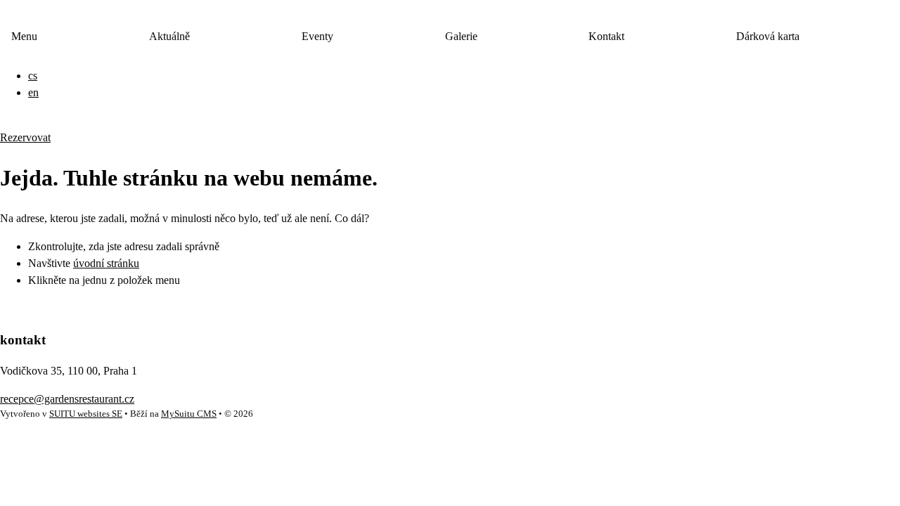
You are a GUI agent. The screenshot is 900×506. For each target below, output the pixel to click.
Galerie (461, 36)
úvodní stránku (106, 263)
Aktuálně (169, 36)
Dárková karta (767, 36)
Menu (24, 36)
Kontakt (606, 36)
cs (32, 76)
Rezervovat (25, 137)
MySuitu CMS (189, 414)
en (33, 92)
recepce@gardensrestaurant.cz (67, 399)
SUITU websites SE (85, 414)
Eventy (317, 36)
